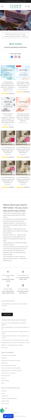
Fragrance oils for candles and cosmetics (11, 360)
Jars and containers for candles (9, 365)
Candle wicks (5, 363)
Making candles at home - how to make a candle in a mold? (15, 342)
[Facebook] (12, 57)
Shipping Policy (5, 401)
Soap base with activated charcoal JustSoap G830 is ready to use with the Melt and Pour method (8, 118)
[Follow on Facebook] (2, 408)
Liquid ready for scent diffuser (9, 373)
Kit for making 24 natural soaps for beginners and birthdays (23, 150)
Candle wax (4, 358)
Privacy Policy (5, 396)
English (14, 413)
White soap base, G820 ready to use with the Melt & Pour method (23, 85)
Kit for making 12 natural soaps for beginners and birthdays (8, 150)
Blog (3, 383)
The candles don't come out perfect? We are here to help (15, 340)
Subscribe (7, 314)
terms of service (5, 403)
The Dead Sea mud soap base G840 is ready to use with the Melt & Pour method (23, 117)
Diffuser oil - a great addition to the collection (12, 345)
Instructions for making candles (9, 355)
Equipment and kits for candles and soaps (11, 370)
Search (3, 393)
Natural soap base (6, 375)
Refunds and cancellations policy (9, 398)
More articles (5, 347)
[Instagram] (15, 57)
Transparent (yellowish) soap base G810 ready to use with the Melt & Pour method (8, 86)
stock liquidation (5, 380)
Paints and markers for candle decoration (11, 368)
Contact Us (4, 391)
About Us (4, 378)
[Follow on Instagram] (6, 408)
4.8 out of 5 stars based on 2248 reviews (15, 47)
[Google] (19, 57)
